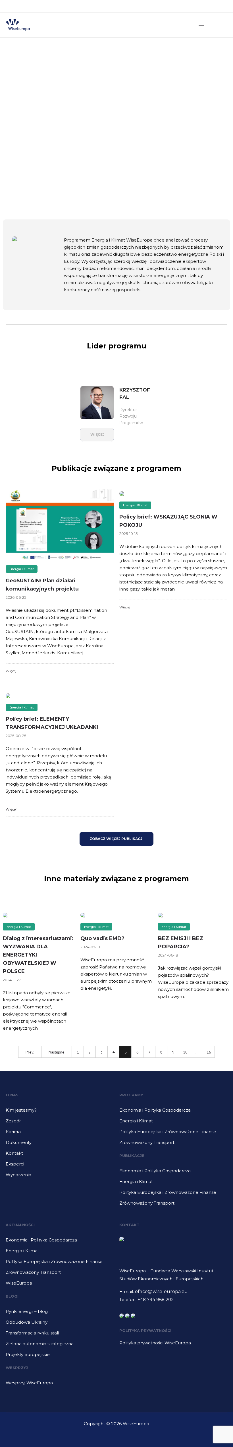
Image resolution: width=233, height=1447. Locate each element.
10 (185, 1052)
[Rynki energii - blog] (60, 1313)
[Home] (18, 30)
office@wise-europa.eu (161, 1291)
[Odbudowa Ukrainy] (60, 1324)
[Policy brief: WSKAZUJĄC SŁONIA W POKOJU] (173, 492)
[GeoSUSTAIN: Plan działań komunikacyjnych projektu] (60, 524)
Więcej (11, 671)
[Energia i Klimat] (173, 1123)
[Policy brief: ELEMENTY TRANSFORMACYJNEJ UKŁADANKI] (60, 694)
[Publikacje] (173, 1172)
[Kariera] (60, 1133)
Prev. (30, 1052)
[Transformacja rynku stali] (60, 1335)
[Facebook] (193, 6)
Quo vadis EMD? (102, 938)
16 (209, 1052)
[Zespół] (60, 1123)
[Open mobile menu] (204, 25)
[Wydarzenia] (60, 1174)
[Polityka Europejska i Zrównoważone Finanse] (173, 1133)
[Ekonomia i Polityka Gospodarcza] (173, 1112)
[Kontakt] (60, 1155)
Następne (57, 1052)
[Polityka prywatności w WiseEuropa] (170, 1343)
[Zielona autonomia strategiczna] (60, 1345)
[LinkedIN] (205, 6)
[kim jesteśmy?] (60, 1112)
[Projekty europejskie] (60, 1354)
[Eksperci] (60, 1166)
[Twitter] (218, 6)
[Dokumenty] (60, 1144)
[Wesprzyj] (60, 1383)
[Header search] (220, 25)
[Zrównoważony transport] (173, 1142)
